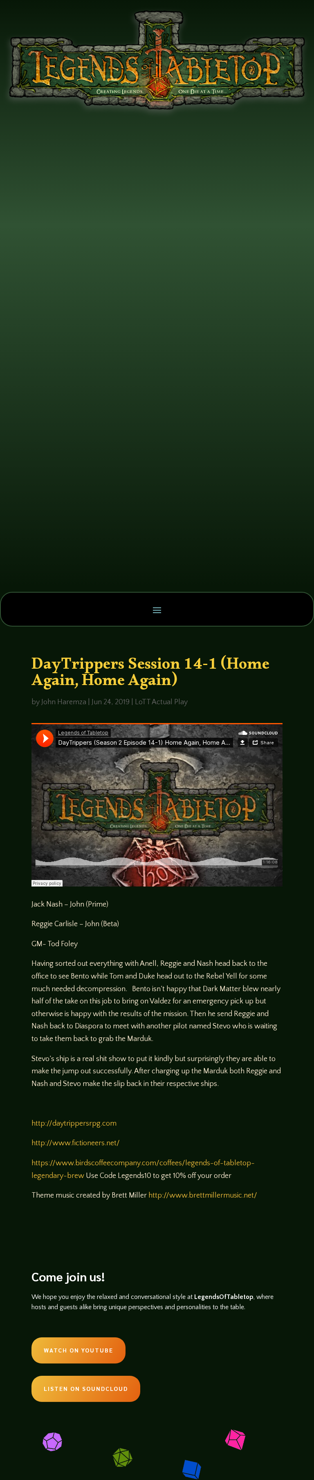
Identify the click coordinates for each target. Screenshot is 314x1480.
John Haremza (63, 702)
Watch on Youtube (78, 1350)
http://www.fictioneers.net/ (75, 1143)
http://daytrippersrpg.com (74, 1124)
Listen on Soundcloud (86, 1388)
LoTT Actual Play (161, 702)
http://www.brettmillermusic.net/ (202, 1195)
